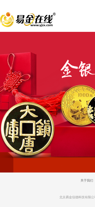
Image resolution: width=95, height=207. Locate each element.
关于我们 (86, 180)
